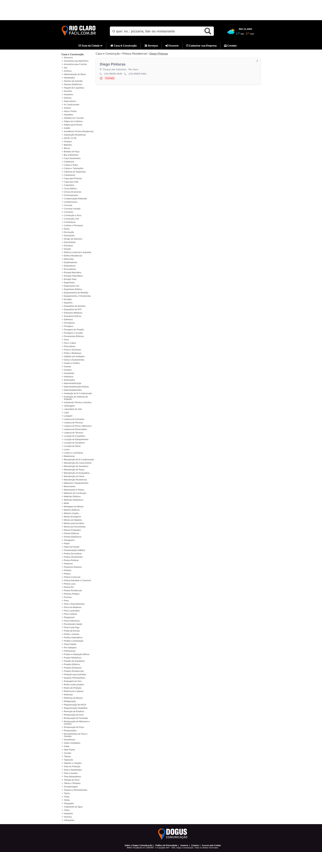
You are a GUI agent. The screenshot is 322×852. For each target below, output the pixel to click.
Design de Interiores (73, 239)
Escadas (68, 299)
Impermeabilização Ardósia (76, 387)
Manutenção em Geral (74, 476)
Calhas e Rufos (71, 165)
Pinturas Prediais (71, 594)
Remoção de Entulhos (74, 711)
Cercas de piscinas (72, 192)
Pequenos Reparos (73, 567)
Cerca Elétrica (70, 188)
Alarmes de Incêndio (73, 81)
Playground (69, 617)
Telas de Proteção (72, 766)
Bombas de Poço (71, 151)
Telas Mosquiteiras (72, 776)
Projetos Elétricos (72, 664)
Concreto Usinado (72, 209)
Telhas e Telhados (72, 783)
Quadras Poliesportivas (74, 678)
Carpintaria (69, 185)
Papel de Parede (71, 547)
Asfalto (67, 128)
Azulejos (68, 141)
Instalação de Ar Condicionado (78, 393)
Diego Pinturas (158, 53)
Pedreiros (68, 564)
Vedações (68, 813)
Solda (66, 746)
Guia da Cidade (90, 45)
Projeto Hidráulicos (72, 658)
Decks (67, 229)
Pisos (66, 600)
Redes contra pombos (74, 684)
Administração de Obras (75, 74)
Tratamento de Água (73, 807)
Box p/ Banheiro (71, 155)
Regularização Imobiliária (75, 708)
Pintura (67, 574)
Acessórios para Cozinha (75, 64)
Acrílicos (68, 71)
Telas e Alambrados (73, 770)
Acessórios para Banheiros (76, 61)
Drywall (67, 249)
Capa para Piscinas (73, 178)
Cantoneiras (69, 175)
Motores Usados (71, 513)
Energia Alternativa (72, 272)
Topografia (69, 803)
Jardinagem (69, 406)
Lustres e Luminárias (73, 453)
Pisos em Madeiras (72, 607)
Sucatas (67, 753)
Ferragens (68, 326)
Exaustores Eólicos (72, 316)
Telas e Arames (71, 773)
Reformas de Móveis (73, 698)
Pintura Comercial (72, 577)
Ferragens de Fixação (74, 329)
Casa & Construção (125, 45)
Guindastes (69, 373)
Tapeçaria (68, 760)
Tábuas (67, 756)
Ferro (66, 340)
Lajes (66, 412)
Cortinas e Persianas (73, 225)
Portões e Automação (73, 641)
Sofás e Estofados (72, 743)
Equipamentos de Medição (76, 293)
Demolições (69, 235)
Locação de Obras (72, 446)
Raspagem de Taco (73, 681)
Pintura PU (69, 587)
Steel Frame (69, 750)
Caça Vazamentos (72, 158)
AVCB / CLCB (70, 138)
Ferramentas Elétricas (74, 336)
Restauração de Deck (74, 715)
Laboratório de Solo (73, 409)
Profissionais (70, 651)
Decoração (69, 232)
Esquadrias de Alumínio (75, 306)
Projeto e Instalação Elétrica (76, 654)
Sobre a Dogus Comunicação (138, 845)
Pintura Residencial (73, 590)
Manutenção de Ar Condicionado (79, 459)
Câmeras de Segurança (75, 172)
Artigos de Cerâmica (73, 121)
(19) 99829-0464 (137, 73)
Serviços (152, 45)
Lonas (67, 449)
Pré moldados (70, 647)
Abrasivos (68, 57)
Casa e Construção (72, 54)
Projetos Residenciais (74, 671)
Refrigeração (70, 701)
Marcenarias (69, 486)
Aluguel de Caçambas (74, 88)
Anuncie (173, 45)
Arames (67, 108)
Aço (65, 67)
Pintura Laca (69, 584)
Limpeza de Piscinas (73, 422)
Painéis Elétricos (71, 533)
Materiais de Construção (75, 493)
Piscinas (68, 597)
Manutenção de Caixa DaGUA (78, 463)
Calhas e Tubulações (73, 168)
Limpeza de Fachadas (74, 419)
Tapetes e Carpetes (73, 763)
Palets (67, 543)
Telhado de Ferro (71, 780)
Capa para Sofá (71, 182)
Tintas (66, 797)
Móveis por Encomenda (75, 527)
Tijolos (67, 793)
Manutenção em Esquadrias (77, 473)
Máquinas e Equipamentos (76, 483)
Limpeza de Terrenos (73, 433)
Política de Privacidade (166, 845)
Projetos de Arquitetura (74, 661)
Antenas (67, 98)
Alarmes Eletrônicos (73, 84)
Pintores (67, 570)
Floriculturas (69, 346)
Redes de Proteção (73, 688)
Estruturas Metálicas (73, 313)
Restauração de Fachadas (76, 718)
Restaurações (70, 730)
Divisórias (68, 245)
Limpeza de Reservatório (75, 429)
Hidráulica (68, 376)
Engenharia (69, 282)
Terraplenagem (71, 787)
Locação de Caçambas (74, 436)
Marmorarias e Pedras (74, 490)
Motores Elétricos (72, 510)
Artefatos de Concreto (74, 118)
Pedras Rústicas (71, 560)
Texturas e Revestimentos (75, 790)
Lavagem (68, 416)
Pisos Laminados (72, 611)
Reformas (68, 694)
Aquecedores (70, 101)
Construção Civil (71, 219)
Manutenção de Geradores (76, 466)
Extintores (68, 319)
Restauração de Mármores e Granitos (77, 722)
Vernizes (68, 817)
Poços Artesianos (72, 621)
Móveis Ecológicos (72, 516)
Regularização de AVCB (75, 705)
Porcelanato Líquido (73, 624)
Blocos (67, 148)
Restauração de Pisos (74, 727)
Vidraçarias (69, 820)
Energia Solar (70, 279)
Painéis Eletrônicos (73, 537)
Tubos (67, 810)
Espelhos (68, 303)
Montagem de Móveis (74, 506)
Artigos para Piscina (73, 125)
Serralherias (69, 739)
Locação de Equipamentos (76, 439)
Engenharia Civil (71, 286)
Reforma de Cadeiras (74, 691)
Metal (66, 503)
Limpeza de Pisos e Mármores (78, 426)
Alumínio (68, 91)
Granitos (68, 370)
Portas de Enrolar (72, 631)
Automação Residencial (75, 135)
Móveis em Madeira (73, 520)
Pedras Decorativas (73, 553)
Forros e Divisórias (72, 350)
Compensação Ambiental (75, 198)
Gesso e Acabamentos (74, 360)
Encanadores (70, 269)
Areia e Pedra (70, 111)
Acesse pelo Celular (211, 845)
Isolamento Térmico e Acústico (78, 402)
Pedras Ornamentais (73, 557)
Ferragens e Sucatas (73, 333)
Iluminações (69, 380)
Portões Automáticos (73, 637)
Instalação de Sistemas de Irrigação (76, 398)
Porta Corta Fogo (71, 627)
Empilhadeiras (70, 262)
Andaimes (68, 94)
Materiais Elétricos (72, 496)
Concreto (68, 205)
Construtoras (70, 222)
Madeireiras (69, 456)
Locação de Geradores (74, 443)
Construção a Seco (72, 215)
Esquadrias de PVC (73, 309)
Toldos (67, 800)
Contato (232, 45)
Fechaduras (69, 323)
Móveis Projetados (72, 530)
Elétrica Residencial (73, 256)
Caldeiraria (69, 162)
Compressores (70, 202)
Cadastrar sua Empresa (202, 45)
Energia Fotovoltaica (73, 276)
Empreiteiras (69, 266)
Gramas (67, 366)
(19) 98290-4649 (113, 73)
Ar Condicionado (71, 104)
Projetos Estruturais (73, 668)
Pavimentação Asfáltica (74, 550)
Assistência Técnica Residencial (78, 131)
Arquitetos (68, 115)
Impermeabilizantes (73, 390)
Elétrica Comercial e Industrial (77, 252)
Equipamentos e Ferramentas (77, 296)
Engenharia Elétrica (73, 289)
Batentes (68, 145)
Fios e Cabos (70, 343)
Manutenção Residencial (75, 480)
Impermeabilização (72, 383)
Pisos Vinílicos (70, 614)
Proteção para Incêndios (75, 674)
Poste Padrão (70, 644)
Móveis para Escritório (74, 523)
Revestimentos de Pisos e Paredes (76, 735)
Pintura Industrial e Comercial (77, 580)
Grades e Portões (72, 363)
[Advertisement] (161, 10)
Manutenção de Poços (74, 469)
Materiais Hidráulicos (73, 500)
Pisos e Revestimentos (74, 604)
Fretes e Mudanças (72, 353)
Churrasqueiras (71, 195)
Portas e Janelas (71, 634)
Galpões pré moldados (74, 356)
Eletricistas (69, 259)
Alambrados (69, 78)
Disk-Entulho (70, 242)
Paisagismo (69, 540)
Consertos (68, 212)
